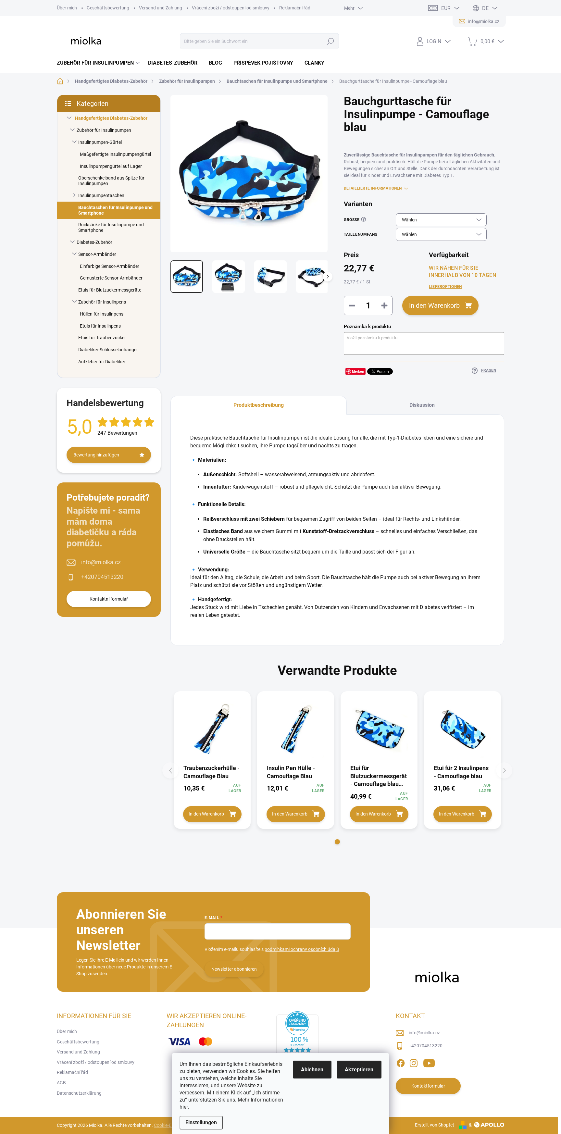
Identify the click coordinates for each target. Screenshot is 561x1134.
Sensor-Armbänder (97, 254)
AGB (61, 1082)
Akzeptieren (359, 1069)
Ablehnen (312, 1069)
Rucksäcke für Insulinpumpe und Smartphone (111, 227)
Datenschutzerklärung (79, 1093)
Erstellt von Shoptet (434, 1125)
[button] (337, 841)
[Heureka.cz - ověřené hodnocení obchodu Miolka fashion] (297, 1037)
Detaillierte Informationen (373, 188)
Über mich (67, 7)
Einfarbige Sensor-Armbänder (109, 266)
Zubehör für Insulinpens (102, 302)
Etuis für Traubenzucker (102, 337)
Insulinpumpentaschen (101, 195)
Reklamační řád (294, 7)
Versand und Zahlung (160, 7)
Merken (358, 371)
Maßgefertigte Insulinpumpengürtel (115, 154)
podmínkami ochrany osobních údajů (302, 949)
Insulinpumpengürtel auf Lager (111, 166)
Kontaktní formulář (109, 599)
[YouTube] (429, 1062)
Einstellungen (201, 1122)
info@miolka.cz (101, 562)
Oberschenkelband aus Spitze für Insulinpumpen (111, 180)
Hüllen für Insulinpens (101, 314)
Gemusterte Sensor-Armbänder (111, 277)
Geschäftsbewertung (108, 7)
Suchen (330, 41)
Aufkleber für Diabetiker (101, 361)
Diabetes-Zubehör (94, 242)
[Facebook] (400, 1062)
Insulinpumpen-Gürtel (100, 142)
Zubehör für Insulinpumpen (104, 130)
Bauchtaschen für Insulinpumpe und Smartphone (115, 210)
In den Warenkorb (434, 305)
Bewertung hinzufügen (96, 454)
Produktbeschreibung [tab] (258, 405)
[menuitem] (99, 63)
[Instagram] (413, 1062)
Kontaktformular (428, 1086)
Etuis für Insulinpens (100, 326)
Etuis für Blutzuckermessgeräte (109, 290)
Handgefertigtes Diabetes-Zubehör (111, 118)
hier (184, 1107)
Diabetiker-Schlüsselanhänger (108, 349)
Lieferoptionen (445, 286)
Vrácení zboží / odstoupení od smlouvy (230, 7)
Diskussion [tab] (422, 405)
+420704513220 (102, 576)
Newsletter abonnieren (234, 969)
